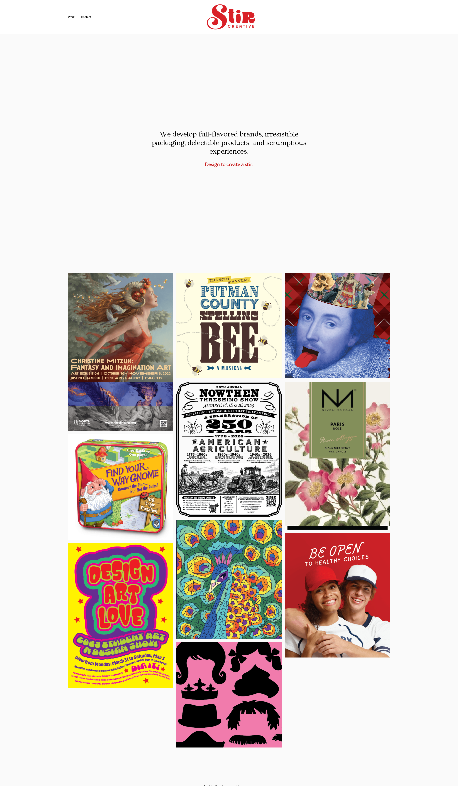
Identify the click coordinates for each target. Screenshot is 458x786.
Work (71, 17)
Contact (86, 17)
